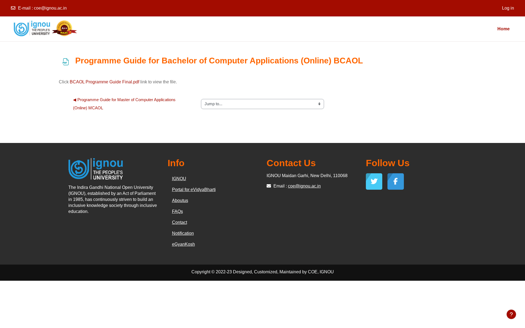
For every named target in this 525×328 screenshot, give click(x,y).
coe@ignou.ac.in (50, 8)
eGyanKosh (183, 244)
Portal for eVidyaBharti (194, 189)
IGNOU (179, 178)
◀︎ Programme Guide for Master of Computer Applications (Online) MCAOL (125, 103)
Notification (183, 233)
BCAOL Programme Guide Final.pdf (104, 82)
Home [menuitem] (503, 29)
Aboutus (180, 200)
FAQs (177, 211)
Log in (508, 8)
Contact (179, 222)
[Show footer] (511, 314)
